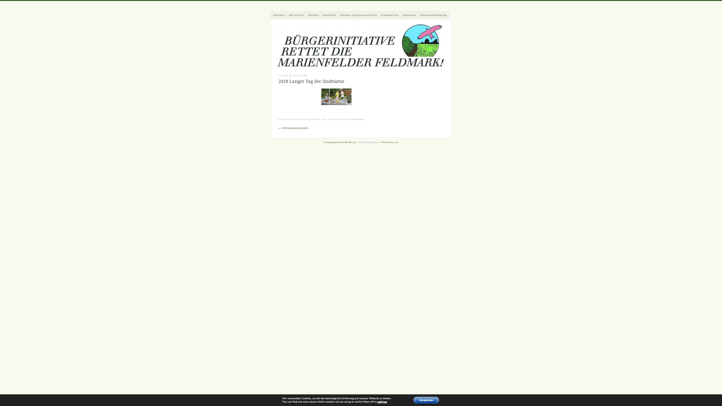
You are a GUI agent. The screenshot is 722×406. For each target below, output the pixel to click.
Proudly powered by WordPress (340, 142)
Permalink (358, 119)
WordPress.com (390, 142)
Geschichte (329, 15)
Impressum (409, 15)
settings (382, 402)
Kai (305, 75)
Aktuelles (313, 15)
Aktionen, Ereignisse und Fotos (358, 15)
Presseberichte (390, 15)
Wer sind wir (296, 15)
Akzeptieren (426, 400)
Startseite (279, 15)
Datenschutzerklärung (433, 15)
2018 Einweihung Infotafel (293, 128)
